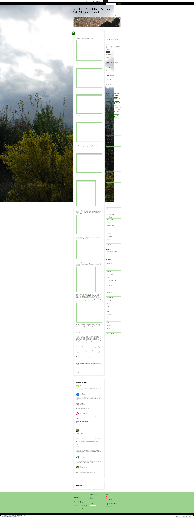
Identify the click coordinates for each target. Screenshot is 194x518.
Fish (114, 98)
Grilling (118, 99)
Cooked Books (109, 268)
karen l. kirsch (108, 65)
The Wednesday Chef (110, 238)
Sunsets (117, 114)
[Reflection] (89, 95)
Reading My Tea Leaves (110, 323)
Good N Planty (109, 300)
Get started (105, 1)
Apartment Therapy (109, 292)
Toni (80, 456)
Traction (79, 34)
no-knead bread (116, 107)
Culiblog (108, 158)
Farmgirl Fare (109, 169)
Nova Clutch (108, 319)
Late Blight (108, 103)
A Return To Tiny (99, 372)
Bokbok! (108, 51)
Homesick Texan (109, 178)
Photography (109, 111)
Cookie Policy (18, 516)
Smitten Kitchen (109, 223)
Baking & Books (109, 139)
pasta (119, 109)
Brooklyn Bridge (112, 93)
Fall (112, 98)
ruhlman (108, 282)
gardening (115, 99)
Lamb (106, 103)
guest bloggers (107, 101)
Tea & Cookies (109, 228)
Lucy (80, 447)
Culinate (108, 159)
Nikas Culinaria (109, 206)
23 (82, 506)
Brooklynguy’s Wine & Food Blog (112, 251)
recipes (93, 369)
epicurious (108, 269)
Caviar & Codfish (109, 147)
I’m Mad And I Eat (109, 181)
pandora (108, 322)
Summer (114, 114)
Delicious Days (109, 162)
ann (80, 429)
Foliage (119, 98)
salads (109, 112)
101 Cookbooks (109, 125)
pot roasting (83, 296)
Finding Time (109, 80)
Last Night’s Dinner (110, 194)
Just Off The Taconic (110, 306)
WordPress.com (92, 500)
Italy (119, 102)
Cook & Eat (108, 151)
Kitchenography (109, 191)
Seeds (119, 112)
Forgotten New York (110, 297)
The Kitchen (108, 328)
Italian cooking (112, 102)
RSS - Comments (109, 499)
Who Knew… (110, 67)
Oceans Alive (109, 277)
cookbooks (112, 97)
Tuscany (113, 115)
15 (80, 505)
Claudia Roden (107, 95)
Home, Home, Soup (114, 65)
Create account (92, 496)
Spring (112, 114)
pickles (114, 111)
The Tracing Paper (109, 285)
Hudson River (117, 101)
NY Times (119, 107)
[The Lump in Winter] (89, 304)
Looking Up (113, 103)
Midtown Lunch (109, 312)
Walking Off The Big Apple (111, 333)
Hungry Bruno (109, 180)
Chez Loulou (109, 148)
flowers (116, 98)
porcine (90, 369)
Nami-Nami (108, 205)
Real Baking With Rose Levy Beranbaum (113, 280)
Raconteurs (96, 115)
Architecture (115, 90)
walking (111, 118)
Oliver (84, 89)
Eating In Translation (110, 166)
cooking (93, 368)
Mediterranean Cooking (86, 363)
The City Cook (109, 231)
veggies (95, 369)
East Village (109, 98)
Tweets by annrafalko (109, 59)
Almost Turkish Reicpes (110, 134)
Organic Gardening (113, 109)
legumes (97, 368)
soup (109, 114)
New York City (95, 363)
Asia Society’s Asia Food (110, 263)
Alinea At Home (109, 133)
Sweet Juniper (109, 325)
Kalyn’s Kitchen (109, 187)
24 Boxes (108, 126)
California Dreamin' (110, 77)
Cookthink (108, 155)
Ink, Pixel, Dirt (109, 79)
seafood (111, 112)
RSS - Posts (108, 497)
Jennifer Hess (108, 72)
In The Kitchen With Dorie (111, 272)
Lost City (108, 308)
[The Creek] (89, 123)
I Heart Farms (109, 271)
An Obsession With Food (110, 136)
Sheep (106, 114)
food (94, 368)
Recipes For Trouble (110, 219)
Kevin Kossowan (109, 189)
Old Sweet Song (109, 320)
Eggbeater (108, 167)
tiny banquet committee (110, 241)
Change (77, 372)
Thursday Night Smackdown (111, 239)
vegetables (108, 118)
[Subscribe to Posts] (106, 497)
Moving (91, 363)
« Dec (74, 510)
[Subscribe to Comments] (106, 499)
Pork (98, 363)
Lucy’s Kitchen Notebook (110, 200)
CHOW (108, 266)
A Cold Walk (109, 33)
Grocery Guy (109, 175)
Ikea (78, 363)
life (111, 103)
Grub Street (108, 303)
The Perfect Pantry (109, 236)
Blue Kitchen (109, 144)
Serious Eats (108, 222)
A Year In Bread (109, 131)
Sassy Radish (109, 220)
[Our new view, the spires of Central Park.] (89, 40)
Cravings (108, 156)
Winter (117, 118)
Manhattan (81, 363)
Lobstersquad (109, 195)
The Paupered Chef (109, 234)
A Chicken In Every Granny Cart (92, 10)
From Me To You (109, 298)
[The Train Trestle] (89, 154)
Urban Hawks (109, 330)
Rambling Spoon (109, 216)
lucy (80, 385)
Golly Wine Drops (109, 253)
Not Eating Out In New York (111, 209)
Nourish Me (108, 211)
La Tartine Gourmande (110, 192)
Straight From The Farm (110, 225)
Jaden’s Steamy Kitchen (110, 184)
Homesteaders (109, 305)
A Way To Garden (109, 261)
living (99, 368)
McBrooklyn (108, 309)
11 (86, 504)
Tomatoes (107, 115)
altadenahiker (82, 393)
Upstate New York (112, 117)
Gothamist (108, 301)
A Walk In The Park (109, 91)
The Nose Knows (109, 37)
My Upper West (109, 314)
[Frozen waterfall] (86, 267)
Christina (81, 403)
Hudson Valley (107, 102)
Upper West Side (116, 115)
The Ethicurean (109, 233)
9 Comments (78, 368)
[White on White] (86, 181)
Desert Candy (109, 164)
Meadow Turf (109, 311)
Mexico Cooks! (109, 203)
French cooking (111, 99)
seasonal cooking (115, 112)
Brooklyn (108, 93)
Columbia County (113, 95)
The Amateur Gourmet (110, 230)
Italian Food (117, 102)
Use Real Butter (109, 244)
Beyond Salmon (109, 142)
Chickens (119, 93)
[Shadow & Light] (89, 215)
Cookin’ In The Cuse (110, 153)
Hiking (110, 101)
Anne (107, 69)
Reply (77, 400)
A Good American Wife (110, 128)
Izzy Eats (108, 183)
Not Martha (108, 317)
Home (108, 15)
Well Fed (108, 245)
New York (118, 105)
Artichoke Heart (109, 137)
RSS (113, 15)
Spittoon (108, 256)
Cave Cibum (108, 145)
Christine (107, 70)
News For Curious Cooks (110, 275)
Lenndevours (109, 254)
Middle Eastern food (113, 105)
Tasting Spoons (109, 227)
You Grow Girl (109, 334)
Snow (108, 114)
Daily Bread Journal (110, 161)
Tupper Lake (110, 115)
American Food (111, 90)
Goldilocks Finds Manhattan (111, 173)
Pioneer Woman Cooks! (110, 214)
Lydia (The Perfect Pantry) (84, 421)
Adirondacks (107, 90)
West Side (114, 118)
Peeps (107, 57)
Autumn (119, 90)
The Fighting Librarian (110, 283)
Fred (108, 99)
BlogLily (108, 294)
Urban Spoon (109, 331)
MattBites (108, 202)
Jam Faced (108, 186)
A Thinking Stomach (110, 130)
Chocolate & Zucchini (110, 150)
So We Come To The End (110, 34)
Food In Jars (108, 170)
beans (116, 91)
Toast (107, 242)
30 (82, 508)
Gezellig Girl (109, 172)
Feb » (77, 510)
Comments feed (92, 499)
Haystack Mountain (88, 295)
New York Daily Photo (110, 316)
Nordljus (108, 208)
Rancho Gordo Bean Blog (110, 217)
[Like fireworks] (89, 69)
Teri (80, 412)
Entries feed (91, 498)
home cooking (113, 101)
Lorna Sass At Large (110, 197)
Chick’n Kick (97, 336)
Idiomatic (108, 36)
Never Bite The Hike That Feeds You (112, 39)
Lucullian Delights (109, 198)
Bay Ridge (113, 91)
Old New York (107, 109)
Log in (91, 497)
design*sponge (109, 295)
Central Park (116, 93)
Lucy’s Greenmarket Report (111, 274)
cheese (90, 368)
